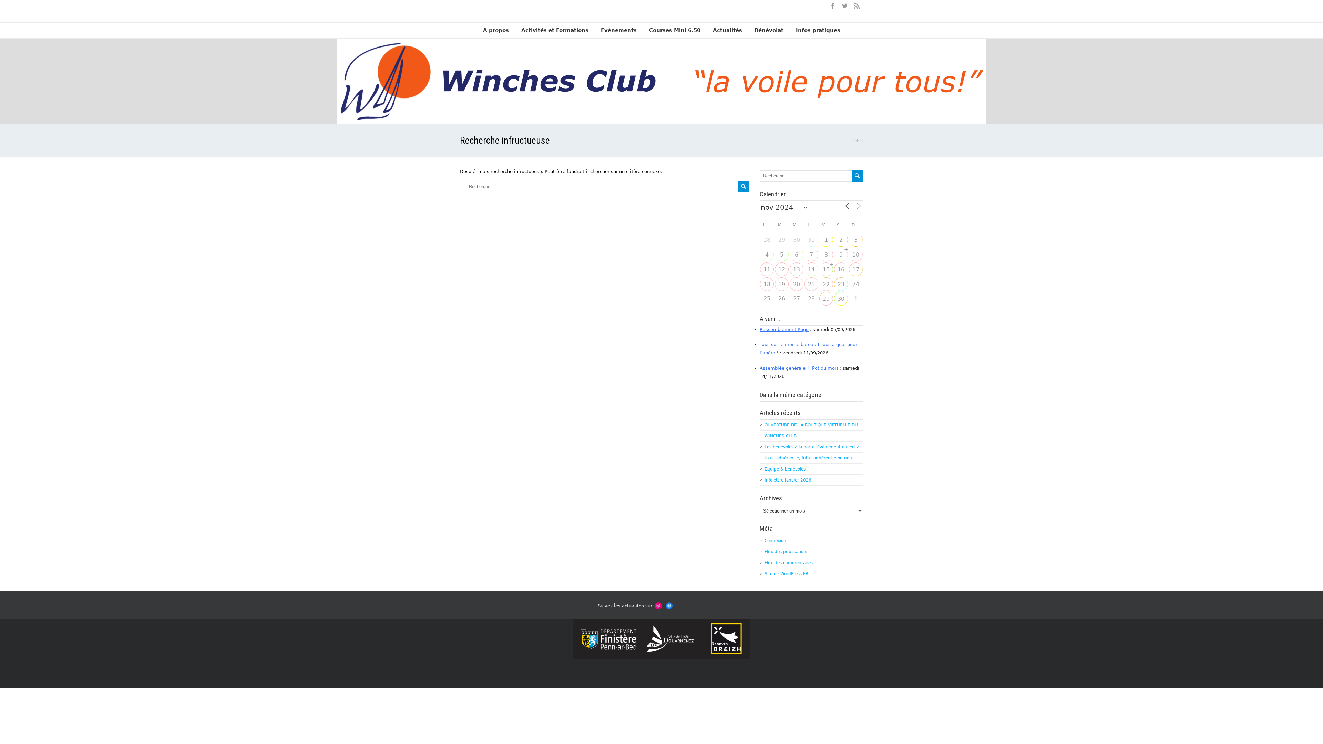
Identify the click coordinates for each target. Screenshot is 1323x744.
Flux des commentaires (789, 562)
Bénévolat (769, 30)
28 (766, 240)
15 (826, 269)
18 (766, 284)
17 (855, 269)
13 (796, 269)
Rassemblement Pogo (784, 329)
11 (766, 269)
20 (796, 284)
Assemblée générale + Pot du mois (799, 368)
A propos (496, 30)
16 (841, 269)
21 (811, 284)
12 (781, 269)
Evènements (619, 30)
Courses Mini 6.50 (674, 30)
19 (781, 284)
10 (855, 254)
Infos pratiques (818, 30)
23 (841, 284)
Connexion (775, 540)
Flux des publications (786, 551)
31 (811, 240)
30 (796, 240)
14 (811, 269)
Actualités (727, 30)
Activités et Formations (554, 30)
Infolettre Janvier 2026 (788, 480)
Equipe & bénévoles (785, 469)
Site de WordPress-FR (786, 573)
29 (781, 240)
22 (826, 284)
